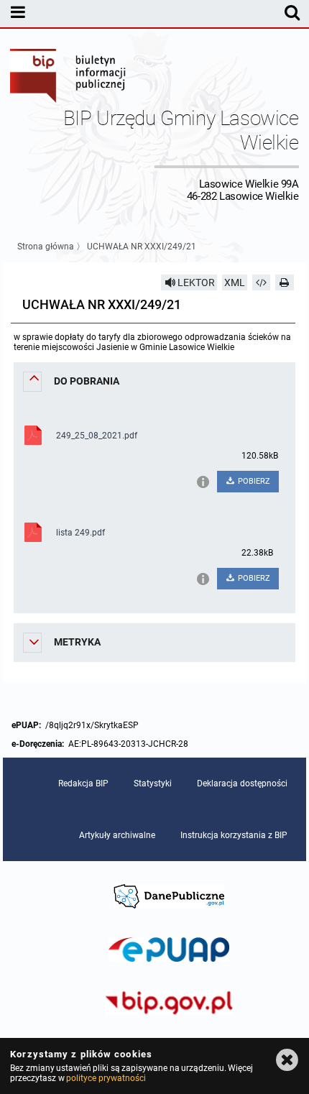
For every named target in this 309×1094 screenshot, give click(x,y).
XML (234, 282)
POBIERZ (253, 481)
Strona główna (45, 247)
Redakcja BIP (83, 783)
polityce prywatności (105, 1078)
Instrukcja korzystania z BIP (233, 835)
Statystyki (153, 783)
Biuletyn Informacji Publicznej (68, 77)
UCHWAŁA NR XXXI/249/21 (141, 247)
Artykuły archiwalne (117, 835)
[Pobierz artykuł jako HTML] (261, 282)
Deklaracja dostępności (242, 783)
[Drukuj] (284, 282)
